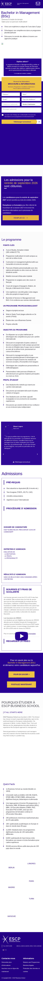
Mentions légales (28, 965)
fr (6, 950)
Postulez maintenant (21, 684)
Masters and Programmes (31, 962)
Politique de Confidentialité (20, 115)
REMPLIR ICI (19, 218)
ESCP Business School (10, 717)
